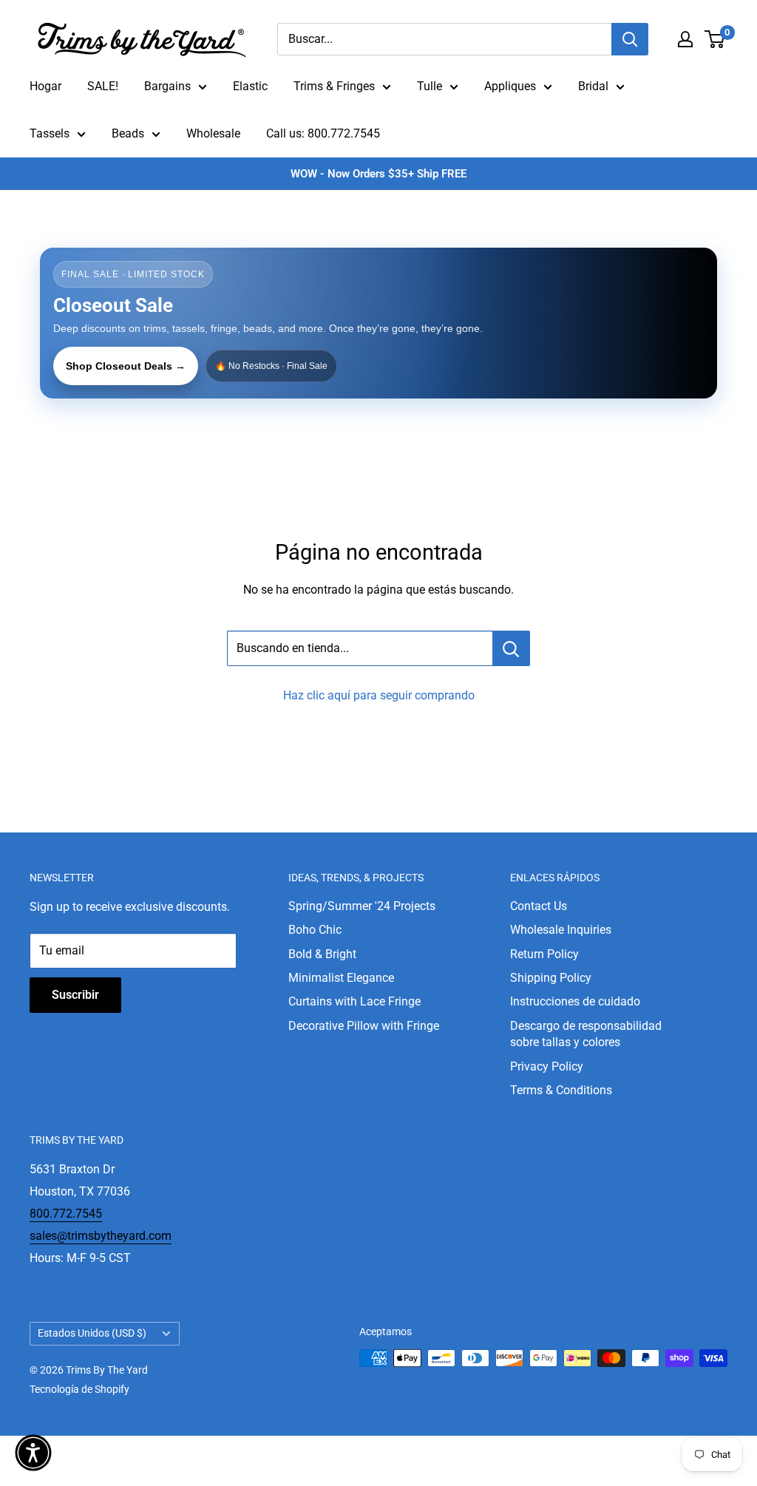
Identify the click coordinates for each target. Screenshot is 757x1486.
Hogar (45, 86)
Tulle (429, 86)
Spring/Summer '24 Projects (361, 906)
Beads (128, 133)
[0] (715, 39)
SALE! (102, 86)
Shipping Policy (550, 978)
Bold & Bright (322, 954)
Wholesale (213, 133)
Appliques (510, 86)
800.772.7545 (66, 1214)
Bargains (167, 86)
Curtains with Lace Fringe (354, 1001)
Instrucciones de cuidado (575, 1001)
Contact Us (538, 906)
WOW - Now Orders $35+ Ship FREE (378, 173)
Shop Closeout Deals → (126, 366)
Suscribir (75, 995)
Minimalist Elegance (341, 978)
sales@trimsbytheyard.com (101, 1236)
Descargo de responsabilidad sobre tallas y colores (586, 1034)
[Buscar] (629, 39)
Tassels (49, 133)
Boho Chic (315, 930)
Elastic (250, 86)
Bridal (593, 86)
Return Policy (544, 954)
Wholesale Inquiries (560, 930)
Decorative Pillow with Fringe (363, 1026)
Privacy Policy (546, 1066)
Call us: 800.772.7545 (323, 133)
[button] (33, 1452)
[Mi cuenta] (685, 39)
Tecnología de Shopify (79, 1389)
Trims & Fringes (334, 86)
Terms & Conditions (561, 1090)
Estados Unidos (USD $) (92, 1333)
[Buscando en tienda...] (511, 648)
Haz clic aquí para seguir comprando (379, 695)
